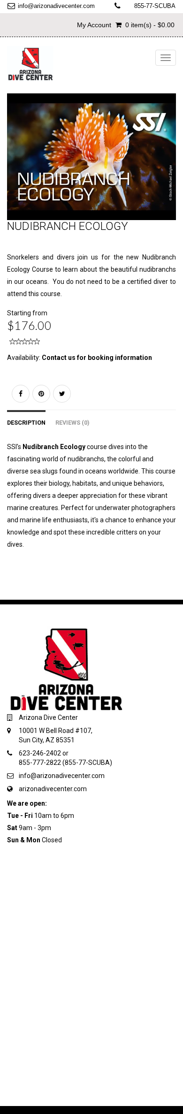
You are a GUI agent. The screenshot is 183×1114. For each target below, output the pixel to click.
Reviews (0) (72, 422)
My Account (94, 25)
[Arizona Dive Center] (30, 63)
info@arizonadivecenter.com (56, 6)
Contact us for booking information (97, 357)
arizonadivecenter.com (53, 789)
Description (26, 422)
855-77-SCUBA (154, 6)
